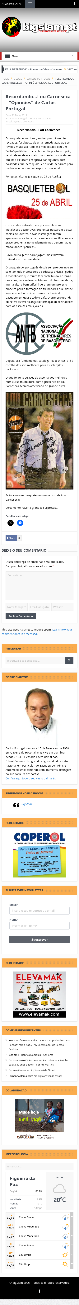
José (11, 1055)
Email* (13, 904)
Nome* (13, 919)
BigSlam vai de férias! (42, 1070)
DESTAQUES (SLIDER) (39, 118)
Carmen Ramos (17, 1070)
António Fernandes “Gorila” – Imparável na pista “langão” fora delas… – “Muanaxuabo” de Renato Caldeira (39, 1045)
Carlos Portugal (18, 118)
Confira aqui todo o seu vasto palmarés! (31, 778)
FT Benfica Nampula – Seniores (35, 1055)
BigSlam (26, 804)
